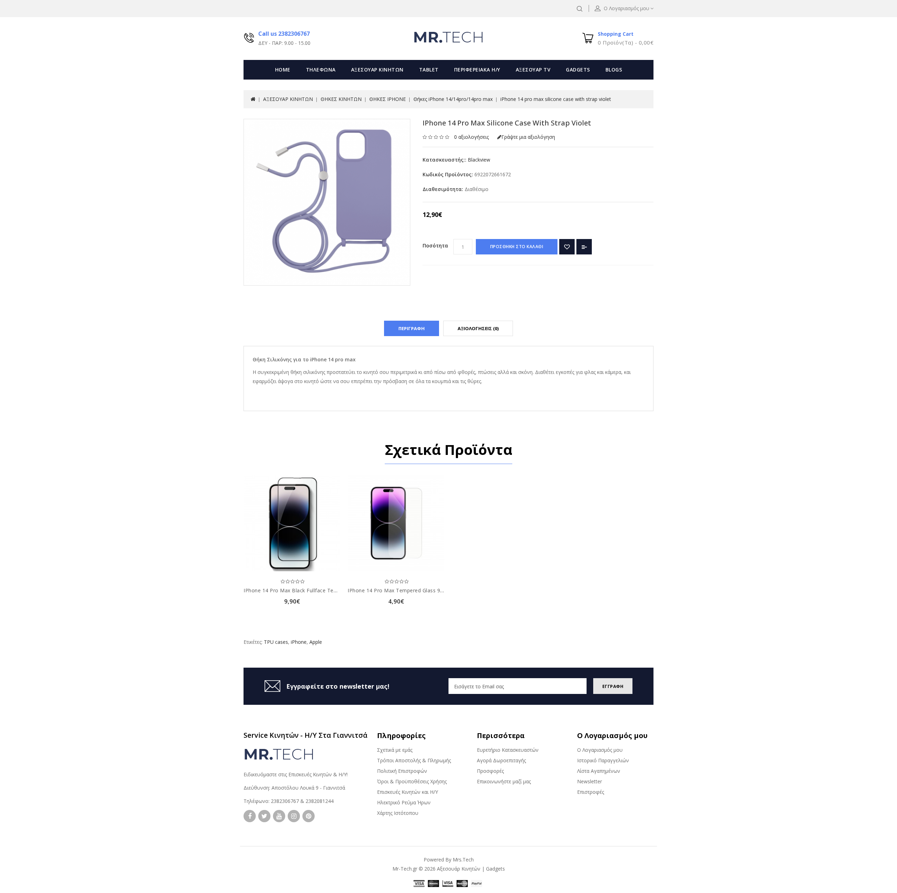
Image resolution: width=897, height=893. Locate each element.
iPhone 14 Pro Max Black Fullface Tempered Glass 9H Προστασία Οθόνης (334, 590)
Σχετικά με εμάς (394, 750)
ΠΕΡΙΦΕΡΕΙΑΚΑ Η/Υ (477, 69)
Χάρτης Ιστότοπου (397, 813)
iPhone (299, 642)
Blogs (613, 69)
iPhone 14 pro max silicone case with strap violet (555, 99)
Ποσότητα (435, 245)
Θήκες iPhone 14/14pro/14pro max (453, 99)
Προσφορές (490, 771)
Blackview (479, 159)
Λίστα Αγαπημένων (598, 771)
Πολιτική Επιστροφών (402, 771)
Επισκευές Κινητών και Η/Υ (407, 792)
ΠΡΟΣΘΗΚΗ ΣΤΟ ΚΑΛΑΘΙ (516, 247)
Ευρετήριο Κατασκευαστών (508, 750)
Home (282, 69)
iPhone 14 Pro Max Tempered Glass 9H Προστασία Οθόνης (420, 590)
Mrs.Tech (463, 859)
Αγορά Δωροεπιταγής (501, 760)
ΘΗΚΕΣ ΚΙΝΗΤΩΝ (341, 99)
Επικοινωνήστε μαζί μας (504, 781)
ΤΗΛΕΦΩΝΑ (321, 69)
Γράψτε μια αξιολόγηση (528, 137)
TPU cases (276, 642)
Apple (315, 642)
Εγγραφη (613, 686)
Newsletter (589, 781)
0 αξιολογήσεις (471, 137)
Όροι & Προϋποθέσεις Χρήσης (412, 781)
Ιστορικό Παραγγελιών (603, 760)
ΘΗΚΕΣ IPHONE (387, 99)
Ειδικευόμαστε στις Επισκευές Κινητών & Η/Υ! (296, 774)
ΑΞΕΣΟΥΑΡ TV (533, 69)
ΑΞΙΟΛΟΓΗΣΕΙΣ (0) (478, 328)
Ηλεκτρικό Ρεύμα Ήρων (404, 802)
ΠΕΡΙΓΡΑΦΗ (411, 328)
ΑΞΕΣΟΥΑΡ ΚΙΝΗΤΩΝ (377, 69)
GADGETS (578, 69)
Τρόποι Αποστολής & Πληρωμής (414, 760)
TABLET (429, 69)
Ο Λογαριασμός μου (600, 750)
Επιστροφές (590, 792)
